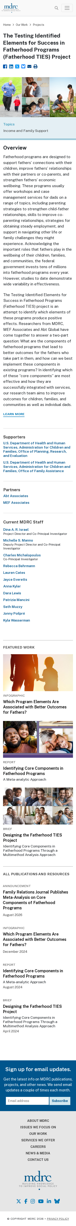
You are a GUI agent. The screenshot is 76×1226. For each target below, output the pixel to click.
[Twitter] (17, 66)
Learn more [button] (14, 414)
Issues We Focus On (38, 1127)
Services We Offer (38, 1140)
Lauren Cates (14, 573)
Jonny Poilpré (14, 613)
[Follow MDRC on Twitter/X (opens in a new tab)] (18, 1201)
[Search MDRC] (57, 8)
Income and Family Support (25, 130)
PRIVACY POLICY (58, 1218)
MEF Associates (16, 503)
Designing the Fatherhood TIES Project (32, 838)
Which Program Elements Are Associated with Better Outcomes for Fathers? (34, 707)
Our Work (22, 24)
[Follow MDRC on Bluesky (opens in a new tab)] (57, 1201)
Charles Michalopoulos (22, 555)
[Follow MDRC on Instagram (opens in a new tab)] (33, 1201)
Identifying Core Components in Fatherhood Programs (33, 771)
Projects (38, 24)
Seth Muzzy (12, 607)
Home (7, 24)
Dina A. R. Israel (16, 530)
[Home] (13, 8)
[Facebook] (5, 66)
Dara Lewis (12, 593)
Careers (38, 1147)
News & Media (38, 1153)
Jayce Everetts (15, 579)
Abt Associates (15, 496)
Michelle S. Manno (18, 540)
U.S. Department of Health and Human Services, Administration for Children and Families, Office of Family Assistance (36, 466)
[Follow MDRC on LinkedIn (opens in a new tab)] (49, 1201)
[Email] (29, 66)
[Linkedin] (11, 66)
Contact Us (38, 1160)
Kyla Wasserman (16, 620)
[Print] (35, 66)
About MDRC (38, 1121)
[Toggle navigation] (67, 8)
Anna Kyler (12, 586)
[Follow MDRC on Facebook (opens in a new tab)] (25, 1201)
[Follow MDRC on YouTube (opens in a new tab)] (41, 1201)
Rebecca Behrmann (19, 566)
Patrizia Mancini (16, 600)
